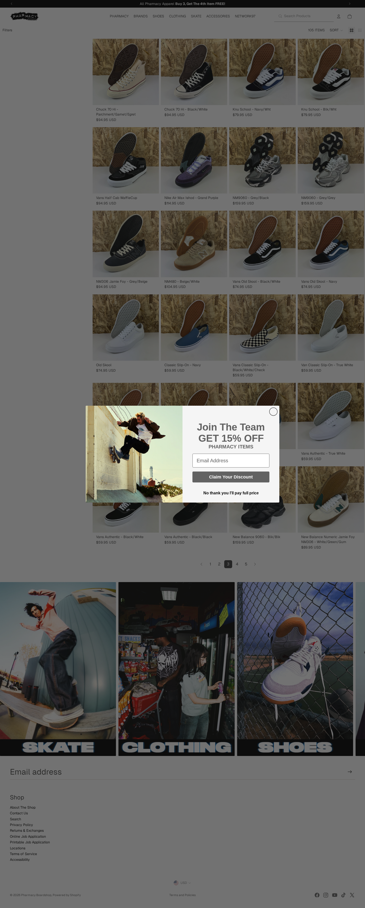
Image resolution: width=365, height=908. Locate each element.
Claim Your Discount (231, 476)
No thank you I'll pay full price (231, 493)
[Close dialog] (273, 412)
